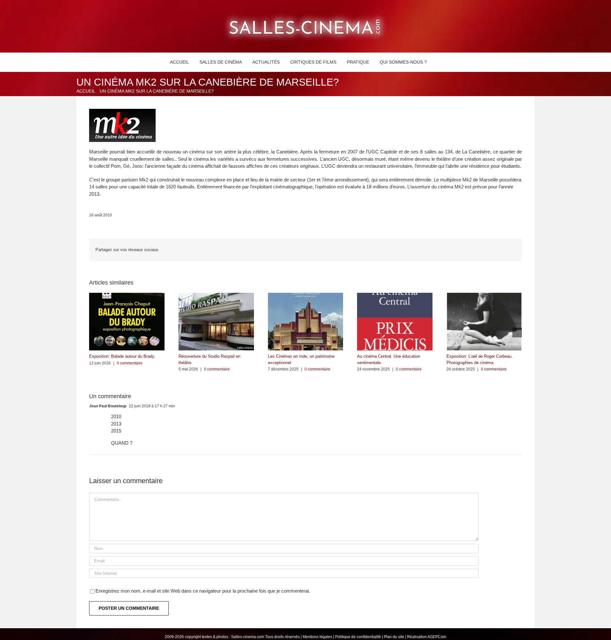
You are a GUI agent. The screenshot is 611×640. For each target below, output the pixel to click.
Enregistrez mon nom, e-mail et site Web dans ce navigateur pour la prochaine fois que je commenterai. (202, 591)
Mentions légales (317, 637)
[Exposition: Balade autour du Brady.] (127, 295)
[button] (439, 62)
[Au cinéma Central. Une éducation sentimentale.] (394, 295)
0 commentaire (130, 363)
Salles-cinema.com (247, 637)
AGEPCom (436, 637)
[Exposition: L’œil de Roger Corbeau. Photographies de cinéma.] (484, 295)
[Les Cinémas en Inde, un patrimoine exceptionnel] (305, 295)
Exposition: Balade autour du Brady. (122, 356)
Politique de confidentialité (358, 637)
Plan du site (394, 637)
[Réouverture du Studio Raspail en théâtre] (216, 295)
